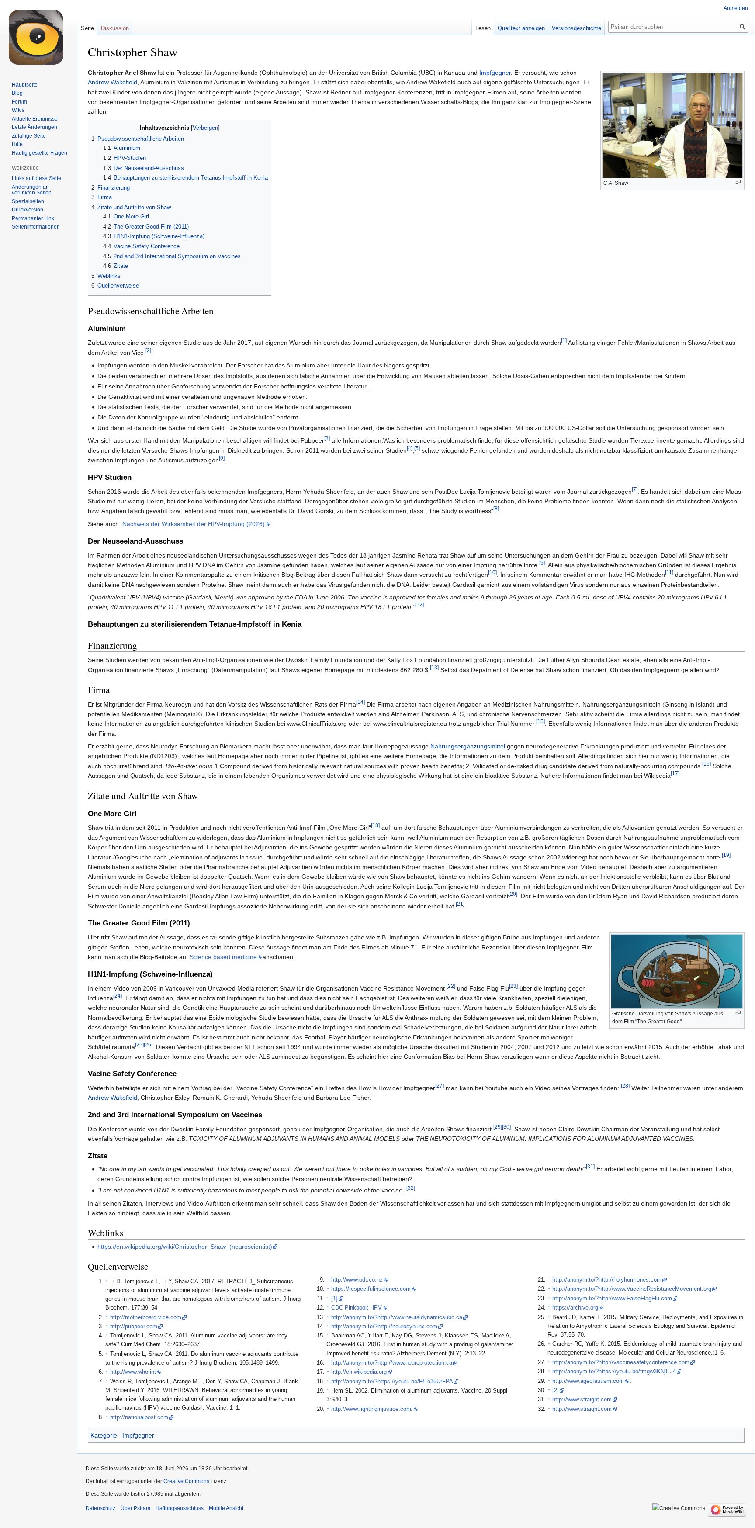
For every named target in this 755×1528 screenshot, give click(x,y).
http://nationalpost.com (139, 1417)
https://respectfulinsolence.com (371, 1289)
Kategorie (103, 1435)
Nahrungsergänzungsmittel (467, 746)
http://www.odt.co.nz (357, 1280)
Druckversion (27, 210)
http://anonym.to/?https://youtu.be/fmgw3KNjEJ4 (614, 1372)
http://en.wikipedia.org (359, 1372)
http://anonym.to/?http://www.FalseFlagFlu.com (612, 1299)
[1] (564, 340)
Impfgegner (495, 72)
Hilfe (17, 144)
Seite (87, 28)
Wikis (18, 110)
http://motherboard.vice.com (145, 1317)
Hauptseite (25, 85)
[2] (148, 350)
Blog (17, 93)
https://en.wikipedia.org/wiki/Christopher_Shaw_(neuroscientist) (184, 1246)
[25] (139, 1044)
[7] (634, 489)
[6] (222, 458)
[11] (669, 572)
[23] (513, 986)
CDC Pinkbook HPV (356, 1308)
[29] (497, 1127)
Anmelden (736, 8)
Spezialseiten (28, 201)
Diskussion (115, 28)
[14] (360, 702)
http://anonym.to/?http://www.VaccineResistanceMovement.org (631, 1289)
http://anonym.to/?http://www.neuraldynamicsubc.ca (396, 1317)
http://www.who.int (133, 1372)
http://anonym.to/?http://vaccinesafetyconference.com (620, 1362)
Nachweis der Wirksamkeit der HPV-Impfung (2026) (193, 523)
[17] (675, 773)
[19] (726, 855)
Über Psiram (135, 1508)
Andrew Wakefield (112, 82)
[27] (439, 1085)
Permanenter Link (33, 218)
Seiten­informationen (36, 227)
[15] (540, 721)
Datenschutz (100, 1508)
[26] (148, 1044)
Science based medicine (223, 956)
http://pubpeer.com (133, 1327)
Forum (19, 102)
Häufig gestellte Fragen (39, 153)
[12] (419, 605)
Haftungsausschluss (180, 1508)
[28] (625, 1085)
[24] (117, 995)
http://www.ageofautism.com (588, 1381)
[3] (327, 438)
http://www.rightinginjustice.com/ (372, 1409)
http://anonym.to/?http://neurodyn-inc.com (384, 1327)
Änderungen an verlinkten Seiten (32, 190)
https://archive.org (575, 1308)
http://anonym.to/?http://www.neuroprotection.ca (391, 1363)
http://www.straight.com (582, 1399)
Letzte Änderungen (34, 127)
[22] (451, 986)
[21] (460, 904)
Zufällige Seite (29, 136)
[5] (417, 448)
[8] (496, 509)
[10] (492, 572)
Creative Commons (186, 1481)
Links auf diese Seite (36, 178)
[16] (706, 763)
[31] (590, 1167)
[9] (542, 562)
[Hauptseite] (38, 35)
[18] (375, 825)
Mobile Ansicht (226, 1508)
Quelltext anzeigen (521, 28)
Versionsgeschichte (576, 28)
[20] (513, 894)
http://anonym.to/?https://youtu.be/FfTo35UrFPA (392, 1382)
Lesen (483, 28)
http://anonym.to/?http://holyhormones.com (606, 1280)
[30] (506, 1127)
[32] (410, 1188)
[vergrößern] (738, 182)
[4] (409, 448)
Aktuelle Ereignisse (35, 119)
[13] (434, 667)
